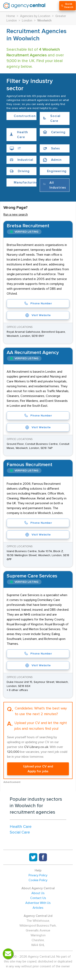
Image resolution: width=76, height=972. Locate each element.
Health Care (21, 827)
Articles (38, 907)
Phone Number (41, 303)
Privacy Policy (38, 875)
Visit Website (41, 315)
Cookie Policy (38, 880)
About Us (38, 893)
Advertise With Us (38, 902)
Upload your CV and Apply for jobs (38, 769)
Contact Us (38, 898)
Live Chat (8, 954)
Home (10, 16)
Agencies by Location (35, 16)
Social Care (20, 832)
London (27, 20)
